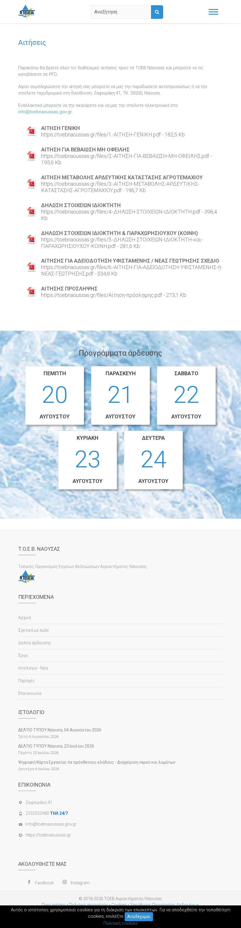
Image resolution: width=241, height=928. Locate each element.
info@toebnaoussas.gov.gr (44, 111)
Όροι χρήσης (54, 904)
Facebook (44, 882)
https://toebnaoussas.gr (48, 835)
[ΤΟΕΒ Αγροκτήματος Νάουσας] (28, 11)
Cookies (119, 904)
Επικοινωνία (29, 693)
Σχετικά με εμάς (33, 630)
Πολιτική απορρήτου (88, 904)
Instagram (80, 882)
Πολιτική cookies (120, 923)
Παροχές (26, 680)
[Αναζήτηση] (157, 12)
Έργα (23, 655)
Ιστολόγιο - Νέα (33, 668)
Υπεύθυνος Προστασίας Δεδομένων (164, 904)
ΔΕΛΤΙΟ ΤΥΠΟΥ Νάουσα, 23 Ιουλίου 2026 (56, 746)
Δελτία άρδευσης (34, 642)
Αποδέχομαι (138, 916)
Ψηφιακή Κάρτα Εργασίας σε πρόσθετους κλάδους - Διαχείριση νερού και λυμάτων (96, 762)
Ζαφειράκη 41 (39, 802)
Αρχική (24, 617)
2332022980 (47, 813)
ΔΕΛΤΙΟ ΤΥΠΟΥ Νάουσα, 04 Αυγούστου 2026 (59, 730)
